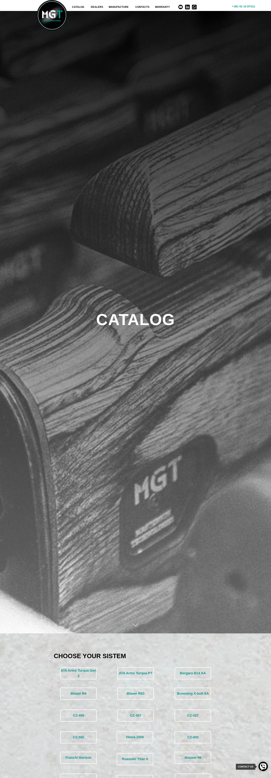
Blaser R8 (78, 693)
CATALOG (78, 7)
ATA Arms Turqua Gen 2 (78, 673)
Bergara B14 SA (193, 673)
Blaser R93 (135, 693)
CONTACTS (142, 7)
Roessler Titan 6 (135, 759)
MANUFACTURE (119, 7)
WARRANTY (162, 7)
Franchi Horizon (78, 758)
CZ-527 (193, 715)
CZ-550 (78, 737)
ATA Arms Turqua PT (135, 673)
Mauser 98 (193, 758)
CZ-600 (193, 737)
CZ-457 (135, 715)
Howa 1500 (135, 737)
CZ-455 (78, 715)
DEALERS (97, 7)
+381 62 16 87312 (243, 6)
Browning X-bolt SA (193, 693)
